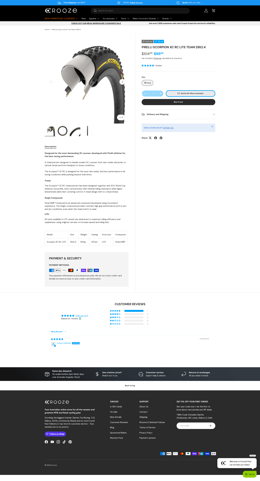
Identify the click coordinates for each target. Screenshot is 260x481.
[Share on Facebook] (155, 138)
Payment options (147, 438)
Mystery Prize (116, 438)
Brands (165, 18)
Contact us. (168, 127)
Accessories (109, 18)
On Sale (113, 412)
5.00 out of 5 (81, 315)
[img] (57, 339)
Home (47, 29)
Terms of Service (147, 427)
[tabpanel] (87, 199)
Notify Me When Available (192, 93)
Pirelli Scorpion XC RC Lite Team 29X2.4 (66, 29)
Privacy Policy (145, 432)
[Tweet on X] (150, 138)
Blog (112, 427)
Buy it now (178, 102)
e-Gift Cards (116, 406)
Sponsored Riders (118, 432)
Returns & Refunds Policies (152, 422)
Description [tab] (50, 146)
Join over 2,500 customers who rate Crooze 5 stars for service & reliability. (182, 23)
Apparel (92, 18)
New (84, 18)
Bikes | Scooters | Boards (144, 18)
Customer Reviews (119, 422)
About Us (143, 406)
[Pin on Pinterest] (161, 138)
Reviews (136, 2)
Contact (143, 412)
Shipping (157, 58)
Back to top (130, 385)
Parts (123, 18)
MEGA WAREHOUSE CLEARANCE (60, 18)
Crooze (54, 465)
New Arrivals (115, 417)
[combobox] (140, 11)
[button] (148, 65)
